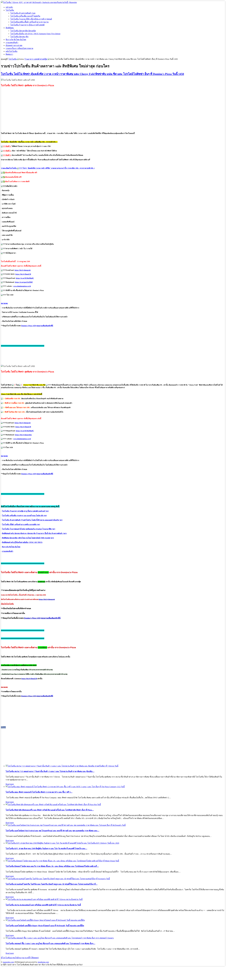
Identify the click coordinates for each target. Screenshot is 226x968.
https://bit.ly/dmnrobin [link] (23, 435)
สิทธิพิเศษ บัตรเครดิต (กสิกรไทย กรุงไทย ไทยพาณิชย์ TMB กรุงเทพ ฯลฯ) (28, 538)
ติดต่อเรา (9, 54)
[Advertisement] (113, 109)
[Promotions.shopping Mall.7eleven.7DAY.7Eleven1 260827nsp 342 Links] (62, 766)
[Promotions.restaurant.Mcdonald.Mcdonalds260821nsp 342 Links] (45, 920)
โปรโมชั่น (10, 10)
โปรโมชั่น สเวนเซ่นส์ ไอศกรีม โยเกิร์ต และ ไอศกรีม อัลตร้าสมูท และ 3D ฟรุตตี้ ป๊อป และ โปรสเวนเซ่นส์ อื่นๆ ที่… (51, 884)
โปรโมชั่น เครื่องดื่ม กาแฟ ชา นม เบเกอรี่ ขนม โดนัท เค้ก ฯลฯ (24, 515)
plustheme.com (43, 962)
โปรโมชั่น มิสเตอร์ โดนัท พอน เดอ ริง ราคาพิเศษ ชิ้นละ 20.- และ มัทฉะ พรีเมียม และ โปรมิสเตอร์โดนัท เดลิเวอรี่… (52, 866)
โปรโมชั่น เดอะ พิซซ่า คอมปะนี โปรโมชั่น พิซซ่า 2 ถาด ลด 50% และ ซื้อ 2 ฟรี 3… (39, 792)
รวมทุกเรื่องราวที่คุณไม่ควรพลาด (19, 48)
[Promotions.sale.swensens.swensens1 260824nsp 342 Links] (58, 879)
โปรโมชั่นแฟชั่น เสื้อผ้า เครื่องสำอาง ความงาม (29, 22)
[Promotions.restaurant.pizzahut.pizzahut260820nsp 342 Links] (53, 805)
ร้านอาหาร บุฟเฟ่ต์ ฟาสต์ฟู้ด (35, 59)
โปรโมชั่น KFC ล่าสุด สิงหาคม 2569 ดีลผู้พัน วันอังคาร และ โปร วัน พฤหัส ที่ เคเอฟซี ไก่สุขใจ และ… (46, 848)
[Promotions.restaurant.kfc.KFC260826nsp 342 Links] (62, 843)
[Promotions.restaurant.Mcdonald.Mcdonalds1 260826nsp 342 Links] (66, 825)
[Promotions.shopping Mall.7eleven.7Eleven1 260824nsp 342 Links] (44, 899)
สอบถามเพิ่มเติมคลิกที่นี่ (44, 326)
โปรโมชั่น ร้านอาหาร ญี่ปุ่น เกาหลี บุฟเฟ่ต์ (27, 25)
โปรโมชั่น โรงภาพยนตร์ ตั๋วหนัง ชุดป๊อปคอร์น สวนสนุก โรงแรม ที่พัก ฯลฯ (28, 529)
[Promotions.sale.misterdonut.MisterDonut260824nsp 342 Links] (62, 861)
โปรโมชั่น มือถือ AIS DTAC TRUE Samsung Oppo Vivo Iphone (35, 34)
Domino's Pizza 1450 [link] (28, 326)
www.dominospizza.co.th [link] (22, 286)
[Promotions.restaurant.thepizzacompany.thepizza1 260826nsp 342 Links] (65, 787)
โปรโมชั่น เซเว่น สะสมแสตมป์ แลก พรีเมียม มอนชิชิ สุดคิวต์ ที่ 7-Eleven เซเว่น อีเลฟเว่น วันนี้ (43, 905)
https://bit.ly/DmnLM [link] (23, 274)
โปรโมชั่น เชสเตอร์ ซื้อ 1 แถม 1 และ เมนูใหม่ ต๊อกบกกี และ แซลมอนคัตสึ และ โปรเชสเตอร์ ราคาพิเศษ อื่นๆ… (50, 943)
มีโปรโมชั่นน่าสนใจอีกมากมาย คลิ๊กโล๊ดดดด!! (20, 958)
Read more (10, 784)
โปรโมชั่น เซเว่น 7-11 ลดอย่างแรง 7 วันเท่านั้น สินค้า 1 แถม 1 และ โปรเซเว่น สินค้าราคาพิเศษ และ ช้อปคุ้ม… (50, 771)
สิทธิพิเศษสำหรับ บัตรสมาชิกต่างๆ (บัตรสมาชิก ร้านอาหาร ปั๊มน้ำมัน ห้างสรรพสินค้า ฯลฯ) (34, 533)
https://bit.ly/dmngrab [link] (23, 270)
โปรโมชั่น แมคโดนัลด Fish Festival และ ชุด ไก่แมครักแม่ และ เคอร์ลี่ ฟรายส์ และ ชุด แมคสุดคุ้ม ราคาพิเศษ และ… (52, 831)
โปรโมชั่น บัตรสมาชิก (19, 37)
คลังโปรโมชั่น (11, 51)
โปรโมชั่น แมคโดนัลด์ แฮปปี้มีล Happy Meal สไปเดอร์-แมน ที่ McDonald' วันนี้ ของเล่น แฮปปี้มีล (45, 926)
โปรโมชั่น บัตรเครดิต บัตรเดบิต (23, 31)
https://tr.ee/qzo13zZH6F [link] (24, 282)
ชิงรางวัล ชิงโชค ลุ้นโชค (16, 40)
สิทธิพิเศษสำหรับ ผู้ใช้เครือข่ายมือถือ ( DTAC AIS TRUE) (22, 542)
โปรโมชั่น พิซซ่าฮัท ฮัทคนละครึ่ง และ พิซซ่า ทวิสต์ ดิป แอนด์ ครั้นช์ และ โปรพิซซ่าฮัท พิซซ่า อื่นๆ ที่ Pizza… (50, 810)
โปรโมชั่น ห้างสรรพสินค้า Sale (22, 13)
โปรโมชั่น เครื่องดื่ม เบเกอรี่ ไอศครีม (25, 16)
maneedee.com (8, 962)
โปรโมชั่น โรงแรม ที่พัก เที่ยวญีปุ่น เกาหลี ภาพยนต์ (31, 19)
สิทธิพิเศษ (10, 28)
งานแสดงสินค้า (12, 42)
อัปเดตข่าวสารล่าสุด (14, 45)
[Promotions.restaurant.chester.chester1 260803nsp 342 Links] (60, 938)
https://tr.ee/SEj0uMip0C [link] (25, 278)
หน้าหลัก (9, 7)
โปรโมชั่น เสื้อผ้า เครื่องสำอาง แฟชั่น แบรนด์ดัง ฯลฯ (21, 524)
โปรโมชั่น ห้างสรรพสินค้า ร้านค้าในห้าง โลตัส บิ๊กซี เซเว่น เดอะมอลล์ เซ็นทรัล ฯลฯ (32, 520)
